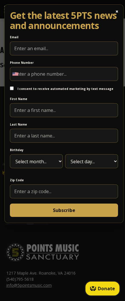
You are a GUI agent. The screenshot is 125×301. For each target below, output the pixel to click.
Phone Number (22, 63)
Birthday (17, 150)
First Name (18, 99)
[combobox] (17, 74)
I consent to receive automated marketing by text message (65, 89)
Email (14, 37)
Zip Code (17, 180)
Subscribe (64, 210)
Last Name (18, 124)
